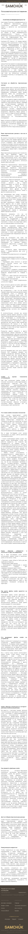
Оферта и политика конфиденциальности (18, 930)
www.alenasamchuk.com (8, 794)
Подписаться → (23, 892)
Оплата (3, 908)
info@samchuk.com (14, 916)
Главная (3, 14)
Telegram (14, 919)
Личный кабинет (5, 910)
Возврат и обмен (5, 905)
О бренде (17, 903)
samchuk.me (14, 43)
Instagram (20, 919)
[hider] (26, 1)
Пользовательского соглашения (17, 254)
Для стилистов (18, 908)
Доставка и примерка (6, 903)
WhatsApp (7, 919)
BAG (26, 5)
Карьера (17, 910)
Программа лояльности (20, 905)
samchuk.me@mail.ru (11, 881)
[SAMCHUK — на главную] (14, 926)
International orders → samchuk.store (14, 932)
